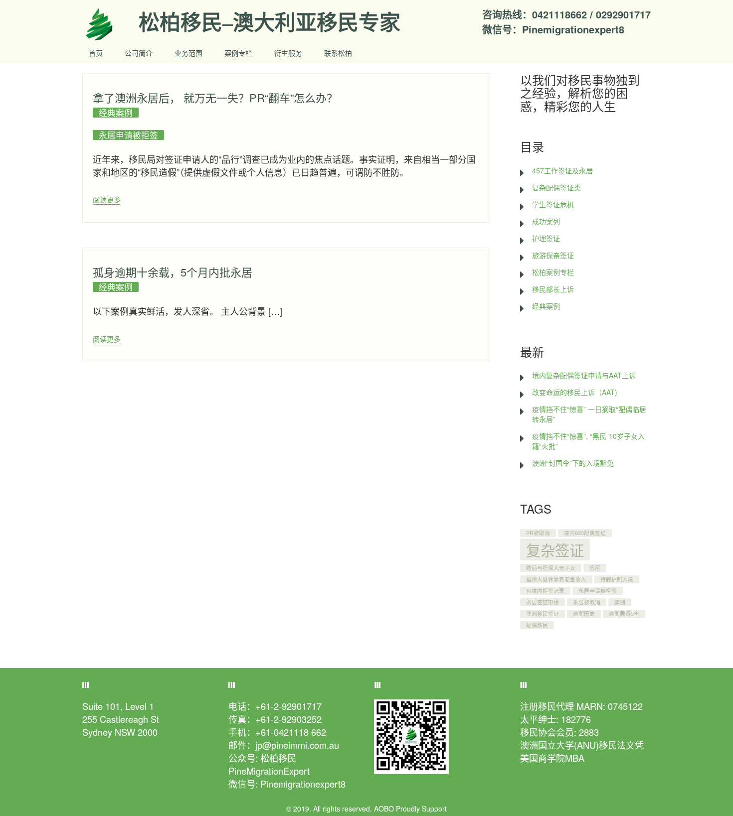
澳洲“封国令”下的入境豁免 (573, 463)
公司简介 (139, 53)
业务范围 (188, 53)
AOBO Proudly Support (410, 809)
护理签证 (546, 238)
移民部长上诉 (553, 289)
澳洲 (619, 602)
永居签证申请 (542, 602)
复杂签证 (555, 549)
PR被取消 (538, 533)
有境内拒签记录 (545, 590)
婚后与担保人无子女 (550, 567)
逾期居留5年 (624, 613)
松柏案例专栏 (553, 272)
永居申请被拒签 (128, 135)
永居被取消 (586, 602)
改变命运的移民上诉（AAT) (574, 392)
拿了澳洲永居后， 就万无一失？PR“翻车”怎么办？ (215, 97)
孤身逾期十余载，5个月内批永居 (172, 271)
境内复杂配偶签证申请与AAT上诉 (584, 375)
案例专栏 (238, 53)
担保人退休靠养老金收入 (556, 579)
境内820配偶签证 (585, 533)
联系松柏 (338, 53)
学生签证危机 (553, 204)
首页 (96, 53)
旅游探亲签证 (553, 255)
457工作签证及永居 (562, 170)
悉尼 (594, 567)
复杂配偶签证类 (556, 187)
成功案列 (546, 221)
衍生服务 (288, 53)
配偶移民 (537, 625)
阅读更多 (107, 199)
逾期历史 (584, 613)
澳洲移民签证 (542, 613)
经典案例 (116, 113)
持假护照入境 (616, 579)
